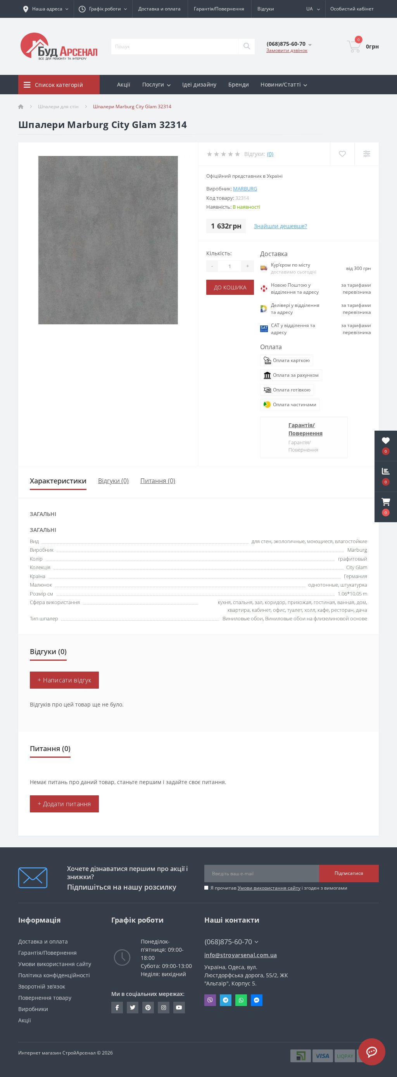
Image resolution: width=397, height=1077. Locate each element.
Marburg (245, 188)
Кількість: (219, 253)
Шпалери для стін (58, 106)
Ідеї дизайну (199, 84)
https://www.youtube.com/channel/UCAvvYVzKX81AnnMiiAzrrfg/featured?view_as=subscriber (179, 1007)
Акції (124, 84)
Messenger (256, 1000)
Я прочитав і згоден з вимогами (279, 888)
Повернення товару (44, 997)
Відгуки (265, 8)
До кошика (230, 287)
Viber (210, 1000)
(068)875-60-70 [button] (228, 941)
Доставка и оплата (159, 8)
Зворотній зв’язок (41, 986)
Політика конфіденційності (54, 975)
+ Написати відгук (64, 680)
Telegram (225, 1000)
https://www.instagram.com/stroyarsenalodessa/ (163, 1007)
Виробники (33, 1009)
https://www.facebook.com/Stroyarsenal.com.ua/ (117, 1007)
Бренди (238, 84)
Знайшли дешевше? (280, 226)
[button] (386, 507)
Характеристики (58, 480)
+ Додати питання (64, 804)
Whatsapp (241, 1000)
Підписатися (349, 873)
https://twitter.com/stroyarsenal (132, 1007)
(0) (270, 154)
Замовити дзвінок (286, 50)
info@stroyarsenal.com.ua (240, 955)
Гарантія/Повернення (219, 8)
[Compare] (366, 153)
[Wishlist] (342, 153)
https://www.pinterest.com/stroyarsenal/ (148, 1007)
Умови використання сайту (269, 888)
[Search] (246, 46)
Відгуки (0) (113, 480)
